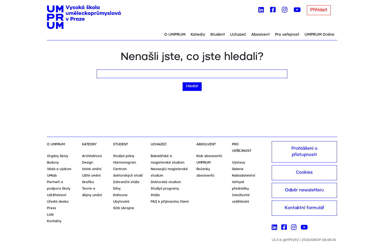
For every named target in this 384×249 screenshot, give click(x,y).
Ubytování (121, 201)
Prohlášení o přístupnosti (304, 152)
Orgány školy (57, 156)
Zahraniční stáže (126, 182)
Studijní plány (123, 156)
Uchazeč (238, 34)
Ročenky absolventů (205, 172)
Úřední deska (57, 201)
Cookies (304, 173)
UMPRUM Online (319, 34)
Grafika (88, 182)
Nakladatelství (243, 175)
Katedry (198, 34)
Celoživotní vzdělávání (240, 198)
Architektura (92, 156)
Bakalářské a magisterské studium (167, 159)
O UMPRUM (174, 34)
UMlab (52, 175)
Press (51, 208)
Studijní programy (165, 188)
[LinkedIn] (261, 11)
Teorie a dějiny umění (92, 192)
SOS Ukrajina (123, 208)
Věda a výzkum (59, 169)
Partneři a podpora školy (58, 185)
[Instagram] (284, 11)
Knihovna (120, 195)
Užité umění (91, 175)
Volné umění (91, 169)
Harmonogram (124, 162)
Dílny (117, 188)
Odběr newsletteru (304, 190)
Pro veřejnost (287, 34)
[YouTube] (297, 11)
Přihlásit (318, 10)
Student (217, 34)
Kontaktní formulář (304, 208)
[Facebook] (273, 11)
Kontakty (54, 221)
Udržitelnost (56, 195)
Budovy (53, 162)
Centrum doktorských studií (128, 172)
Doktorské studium (166, 182)
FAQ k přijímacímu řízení (170, 201)
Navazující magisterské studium (169, 172)
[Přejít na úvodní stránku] (84, 17)
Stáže (155, 195)
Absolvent (260, 34)
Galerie (237, 169)
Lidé (50, 214)
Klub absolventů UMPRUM (209, 159)
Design (87, 162)
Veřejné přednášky (240, 185)
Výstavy (238, 162)
